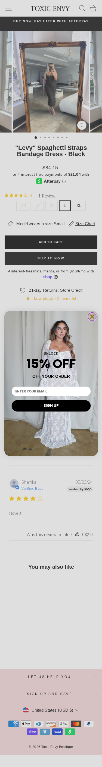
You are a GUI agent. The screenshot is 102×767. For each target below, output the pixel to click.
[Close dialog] (92, 316)
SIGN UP (51, 405)
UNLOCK (51, 353)
